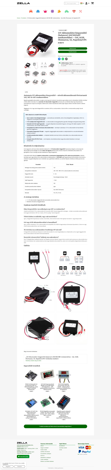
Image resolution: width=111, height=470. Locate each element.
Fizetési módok (44, 449)
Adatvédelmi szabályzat (46, 457)
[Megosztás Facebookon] (59, 59)
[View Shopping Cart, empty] (92, 3)
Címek (60, 449)
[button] (53, 31)
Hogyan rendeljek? (44, 447)
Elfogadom (8, 466)
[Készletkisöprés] (80, 11)
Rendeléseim (62, 445)
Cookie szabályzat (44, 459)
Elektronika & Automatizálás (65, 56)
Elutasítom (19, 466)
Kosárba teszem (73, 52)
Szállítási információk (45, 451)
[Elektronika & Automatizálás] (52, 11)
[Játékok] (59, 11)
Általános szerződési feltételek (47, 461)
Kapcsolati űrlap (24, 456)
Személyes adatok (63, 447)
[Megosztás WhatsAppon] (63, 59)
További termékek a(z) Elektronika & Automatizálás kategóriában (55, 426)
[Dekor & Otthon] (38, 11)
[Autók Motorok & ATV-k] (31, 11)
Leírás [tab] (26, 92)
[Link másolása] (66, 59)
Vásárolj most (72, 48)
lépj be (36, 360)
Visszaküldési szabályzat (46, 453)
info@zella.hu (23, 450)
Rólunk (42, 445)
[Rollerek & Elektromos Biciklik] (66, 11)
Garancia (42, 455)
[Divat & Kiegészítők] (45, 11)
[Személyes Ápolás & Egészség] (74, 11)
